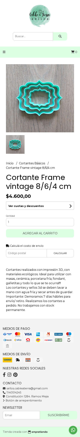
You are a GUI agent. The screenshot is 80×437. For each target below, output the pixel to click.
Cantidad (10, 216)
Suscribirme (58, 415)
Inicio (10, 163)
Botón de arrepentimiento (23, 400)
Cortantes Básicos (32, 163)
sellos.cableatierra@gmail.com (27, 388)
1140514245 (13, 392)
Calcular (60, 253)
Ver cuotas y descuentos (26, 206)
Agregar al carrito (40, 233)
